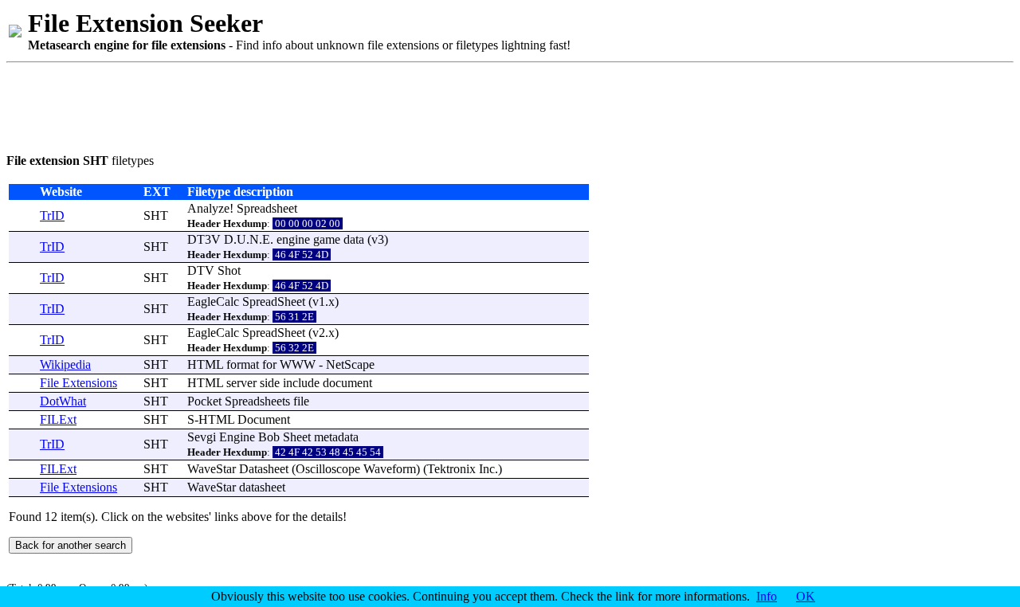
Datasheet (263, 469)
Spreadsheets (257, 401)
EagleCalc (213, 301)
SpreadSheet (273, 301)
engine (293, 239)
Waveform (389, 469)
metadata (336, 437)
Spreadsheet (267, 208)
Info (766, 596)
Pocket (204, 401)
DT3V (204, 239)
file (301, 401)
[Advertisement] (296, 105)
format (242, 364)
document (347, 383)
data (353, 239)
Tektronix (451, 469)
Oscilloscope (328, 469)
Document (263, 419)
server (241, 383)
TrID (52, 215)
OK (805, 596)
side (270, 383)
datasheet (262, 487)
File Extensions (78, 383)
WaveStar (211, 469)
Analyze (208, 208)
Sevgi (201, 437)
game (326, 239)
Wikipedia (65, 364)
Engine (237, 437)
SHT (155, 215)
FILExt (58, 419)
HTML (205, 364)
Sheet (297, 437)
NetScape (350, 364)
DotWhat (63, 401)
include (301, 383)
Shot (229, 270)
